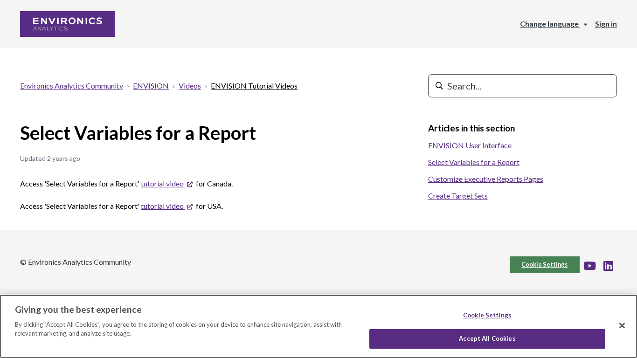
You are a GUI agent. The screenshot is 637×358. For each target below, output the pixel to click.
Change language (550, 23)
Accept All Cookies (487, 338)
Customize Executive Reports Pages (485, 178)
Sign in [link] (606, 23)
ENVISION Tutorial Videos (254, 85)
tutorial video (166, 183)
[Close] (622, 325)
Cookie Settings (544, 264)
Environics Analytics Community (71, 85)
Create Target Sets (458, 195)
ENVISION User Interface (470, 145)
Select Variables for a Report (473, 162)
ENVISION (151, 85)
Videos (190, 85)
